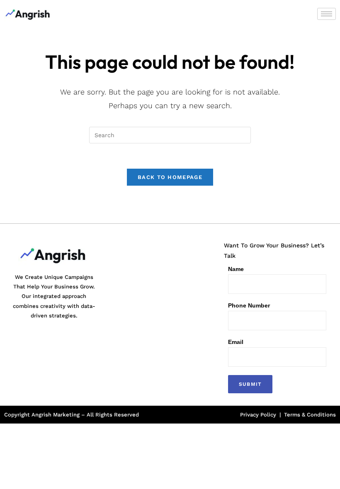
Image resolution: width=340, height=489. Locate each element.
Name (236, 269)
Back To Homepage (170, 177)
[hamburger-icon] (326, 14)
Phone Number (249, 305)
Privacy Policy (258, 415)
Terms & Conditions (310, 415)
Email (235, 342)
